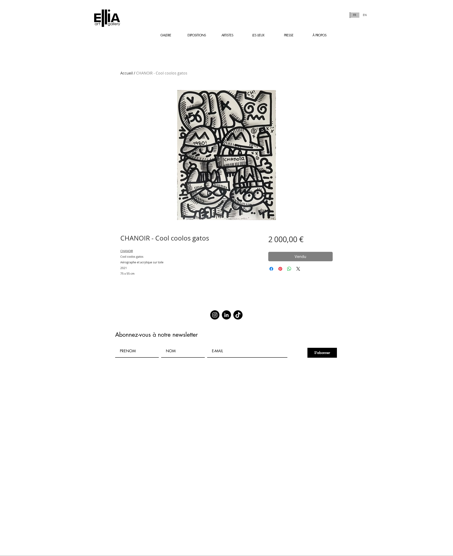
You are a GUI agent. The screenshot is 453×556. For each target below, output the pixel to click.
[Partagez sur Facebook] (271, 269)
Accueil (126, 73)
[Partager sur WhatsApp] (289, 269)
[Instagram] (214, 314)
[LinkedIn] (226, 314)
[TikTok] (238, 314)
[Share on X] (298, 269)
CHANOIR (126, 251)
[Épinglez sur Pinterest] (280, 269)
